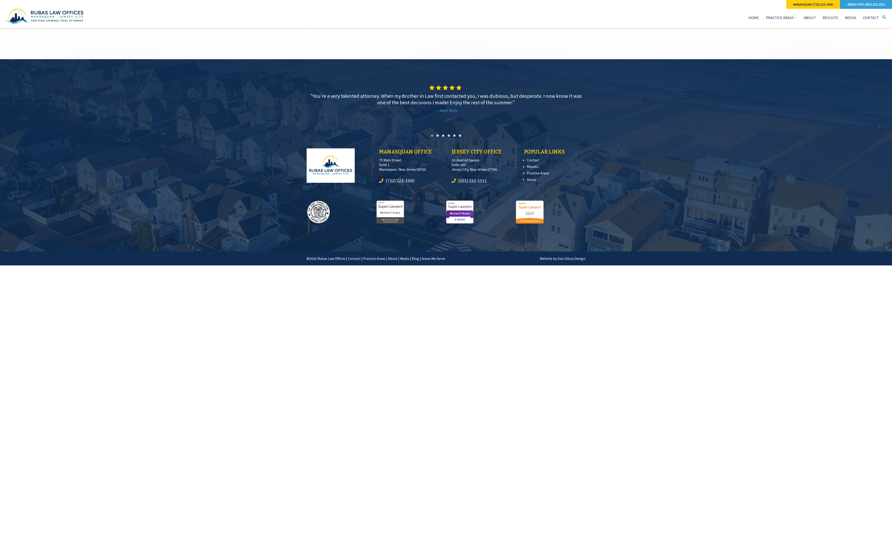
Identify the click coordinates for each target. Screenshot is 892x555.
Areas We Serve (433, 258)
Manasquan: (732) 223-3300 (813, 4)
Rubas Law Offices (331, 258)
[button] (432, 135)
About (810, 17)
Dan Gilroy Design (571, 258)
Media (850, 17)
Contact (871, 17)
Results (830, 17)
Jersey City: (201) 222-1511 (866, 4)
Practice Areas (780, 17)
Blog (415, 258)
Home (753, 17)
